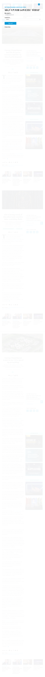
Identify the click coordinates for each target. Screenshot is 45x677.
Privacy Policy (7, 27)
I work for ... (8, 17)
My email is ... (8, 13)
